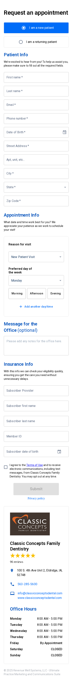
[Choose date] (64, 132)
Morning (17, 293)
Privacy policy (36, 498)
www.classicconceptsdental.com (40, 598)
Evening (56, 293)
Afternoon (36, 293)
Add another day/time (38, 306)
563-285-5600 (27, 584)
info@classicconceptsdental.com (40, 593)
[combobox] (33, 390)
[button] (36, 187)
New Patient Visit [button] (23, 257)
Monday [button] (16, 280)
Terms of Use (34, 465)
